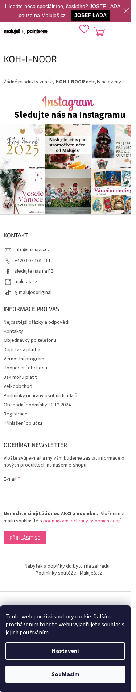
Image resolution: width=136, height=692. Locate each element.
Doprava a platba (22, 349)
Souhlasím (65, 674)
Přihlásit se (24, 538)
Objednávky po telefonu (30, 340)
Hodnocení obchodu (25, 368)
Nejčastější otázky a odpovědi (36, 322)
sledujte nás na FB (34, 271)
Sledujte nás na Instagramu (69, 115)
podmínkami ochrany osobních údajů (82, 521)
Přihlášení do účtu (23, 423)
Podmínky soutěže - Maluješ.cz (69, 573)
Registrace (16, 414)
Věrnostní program (24, 358)
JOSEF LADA (90, 15)
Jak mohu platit (20, 377)
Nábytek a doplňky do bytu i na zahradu (67, 566)
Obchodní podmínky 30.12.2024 (37, 405)
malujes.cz (26, 281)
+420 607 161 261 (33, 260)
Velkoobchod (18, 386)
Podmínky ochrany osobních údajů (40, 395)
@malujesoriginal (33, 292)
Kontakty (13, 331)
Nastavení (65, 651)
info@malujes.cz (32, 249)
